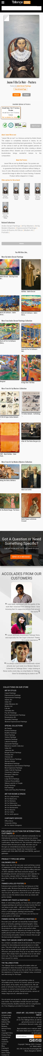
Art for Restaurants (11, 807)
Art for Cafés (9, 812)
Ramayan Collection (11, 774)
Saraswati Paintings (11, 744)
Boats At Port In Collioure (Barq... (8, 342)
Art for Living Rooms (12, 797)
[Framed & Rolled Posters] (25, 883)
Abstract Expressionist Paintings (16, 722)
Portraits (5, 232)
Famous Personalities (12, 781)
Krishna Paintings (10, 731)
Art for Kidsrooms (11, 803)
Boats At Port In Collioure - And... (29, 350)
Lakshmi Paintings (11, 741)
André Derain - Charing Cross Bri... (9, 277)
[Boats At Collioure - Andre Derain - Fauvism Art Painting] (31, 303)
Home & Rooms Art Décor (12, 230)
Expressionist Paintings (26, 228)
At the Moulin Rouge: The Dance (9, 510)
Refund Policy (6, 1028)
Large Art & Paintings (12, 779)
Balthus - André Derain (28, 291)
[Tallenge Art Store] (21, 2)
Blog (3, 1046)
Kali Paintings (9, 788)
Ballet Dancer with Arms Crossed (28, 520)
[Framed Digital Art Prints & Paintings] (35, 919)
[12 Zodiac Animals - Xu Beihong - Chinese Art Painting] (31, 401)
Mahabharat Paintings (12, 763)
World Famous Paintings (13, 759)
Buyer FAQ (5, 1024)
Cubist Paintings (10, 693)
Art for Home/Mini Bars (13, 805)
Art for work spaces (11, 814)
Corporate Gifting (11, 823)
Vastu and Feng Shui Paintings (15, 790)
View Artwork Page (20, 89)
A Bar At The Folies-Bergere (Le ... (31, 442)
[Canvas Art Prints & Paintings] (29, 900)
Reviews (4, 1026)
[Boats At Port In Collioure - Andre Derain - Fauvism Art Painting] (31, 335)
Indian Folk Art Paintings (13, 770)
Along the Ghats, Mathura (8, 480)
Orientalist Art (9, 711)
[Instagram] (37, 1041)
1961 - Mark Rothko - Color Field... (8, 455)
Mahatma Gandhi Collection (14, 746)
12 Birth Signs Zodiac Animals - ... (9, 418)
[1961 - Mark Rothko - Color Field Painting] (9, 437)
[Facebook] (33, 1041)
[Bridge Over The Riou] (31, 368)
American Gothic (26, 489)
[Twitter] (30, 1041)
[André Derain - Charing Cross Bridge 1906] (9, 267)
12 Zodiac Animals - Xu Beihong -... (30, 414)
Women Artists (10, 761)
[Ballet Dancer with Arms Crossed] (31, 505)
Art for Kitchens (10, 801)
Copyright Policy (7, 1033)
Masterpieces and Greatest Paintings (17, 766)
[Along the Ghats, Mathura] (9, 471)
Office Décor (9, 821)
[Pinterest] (40, 1041)
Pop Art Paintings (11, 713)
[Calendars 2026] (16, 862)
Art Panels (8, 728)
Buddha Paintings (10, 733)
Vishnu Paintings (10, 737)
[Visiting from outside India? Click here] (13, 833)
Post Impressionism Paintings (15, 715)
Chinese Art (9, 757)
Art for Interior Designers (13, 825)
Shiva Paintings (10, 735)
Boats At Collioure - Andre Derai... (8, 313)
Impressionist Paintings (13, 697)
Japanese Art (9, 750)
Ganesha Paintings (11, 739)
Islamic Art (8, 700)
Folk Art (7, 708)
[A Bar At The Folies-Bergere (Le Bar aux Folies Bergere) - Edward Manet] (31, 431)
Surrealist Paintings (11, 719)
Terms (4, 1031)
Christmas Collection (12, 772)
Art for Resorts (10, 810)
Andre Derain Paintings (11, 226)
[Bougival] (9, 367)
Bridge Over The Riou (27, 382)
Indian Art (8, 702)
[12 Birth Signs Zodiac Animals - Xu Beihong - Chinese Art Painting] (9, 403)
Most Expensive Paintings (13, 768)
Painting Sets (9, 777)
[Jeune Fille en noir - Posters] (21, 46)
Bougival (2, 381)
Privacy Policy (6, 1035)
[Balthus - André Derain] (31, 274)
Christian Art (9, 755)
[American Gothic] (31, 476)
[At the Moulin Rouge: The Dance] (9, 500)
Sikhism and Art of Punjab (13, 783)
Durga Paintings (10, 785)
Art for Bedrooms (11, 799)
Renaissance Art (10, 717)
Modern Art (28, 230)
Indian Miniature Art (11, 704)
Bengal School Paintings (13, 752)
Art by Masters (28, 226)
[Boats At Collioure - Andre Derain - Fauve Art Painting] (9, 303)
